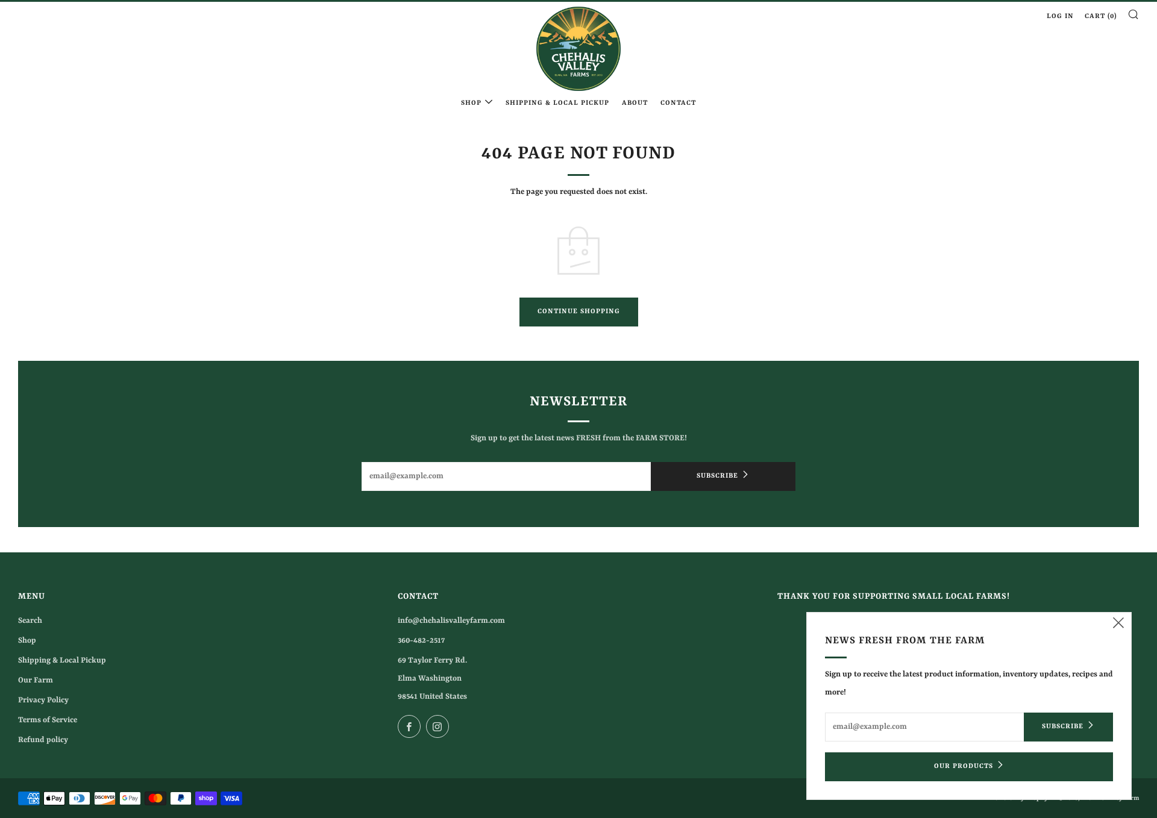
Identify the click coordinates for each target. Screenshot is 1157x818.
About (635, 103)
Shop (471, 103)
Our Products (963, 766)
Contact (678, 103)
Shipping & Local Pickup (557, 103)
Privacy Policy (43, 700)
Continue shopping (579, 312)
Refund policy (43, 740)
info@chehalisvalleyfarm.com (451, 620)
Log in (1060, 16)
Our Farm (35, 680)
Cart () (1101, 16)
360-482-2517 (421, 640)
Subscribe (717, 476)
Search (30, 620)
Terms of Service (47, 720)
